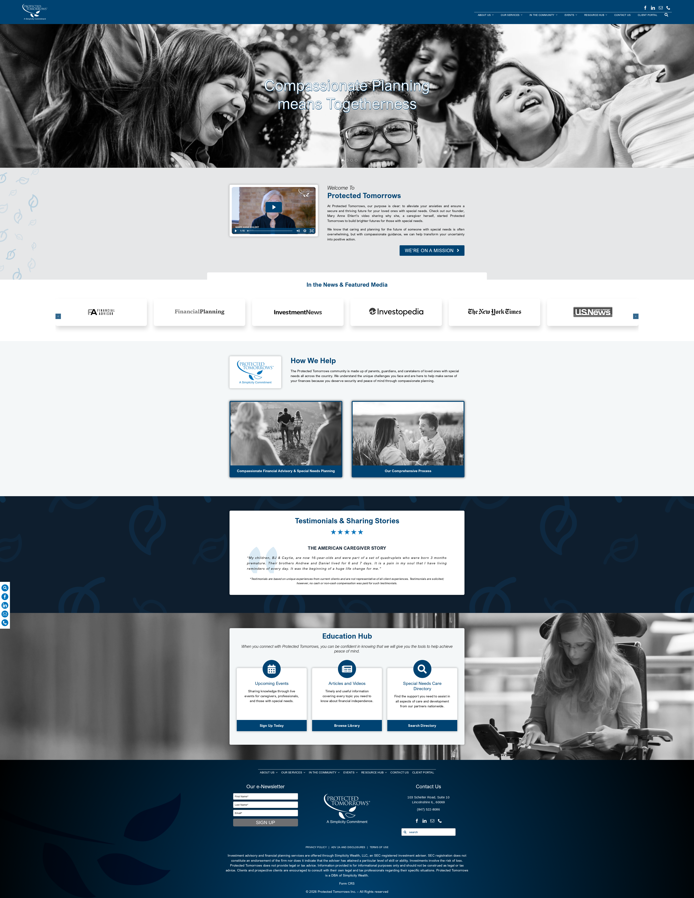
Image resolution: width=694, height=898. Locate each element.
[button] (58, 316)
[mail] (661, 7)
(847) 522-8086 (428, 809)
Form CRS (347, 883)
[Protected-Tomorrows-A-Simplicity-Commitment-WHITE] (35, 5)
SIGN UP (265, 822)
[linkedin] (653, 7)
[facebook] (645, 7)
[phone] (668, 7)
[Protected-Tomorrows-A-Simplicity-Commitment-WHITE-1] (347, 795)
